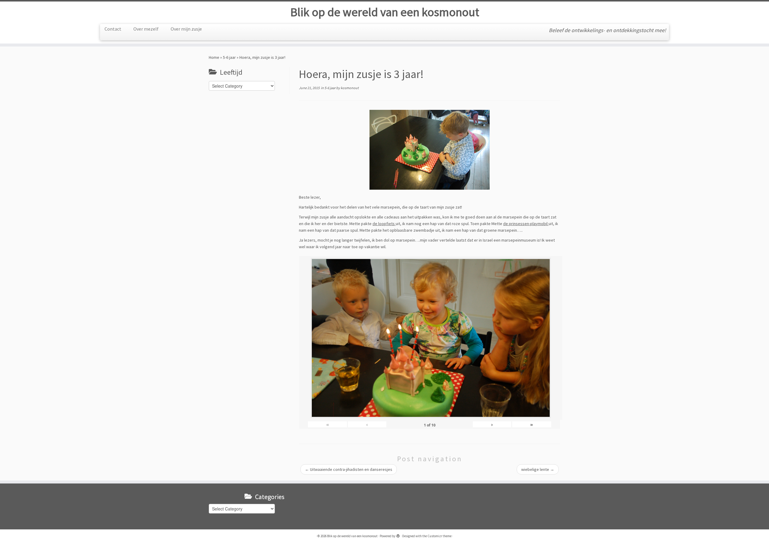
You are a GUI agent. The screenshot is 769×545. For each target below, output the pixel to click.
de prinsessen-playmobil (526, 223)
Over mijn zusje (186, 29)
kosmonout (350, 88)
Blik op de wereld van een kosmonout (384, 12)
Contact (113, 29)
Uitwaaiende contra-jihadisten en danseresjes (348, 469)
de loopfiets (384, 223)
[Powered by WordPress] (398, 535)
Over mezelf (146, 29)
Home (214, 57)
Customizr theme (439, 536)
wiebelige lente (537, 469)
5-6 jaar (229, 57)
